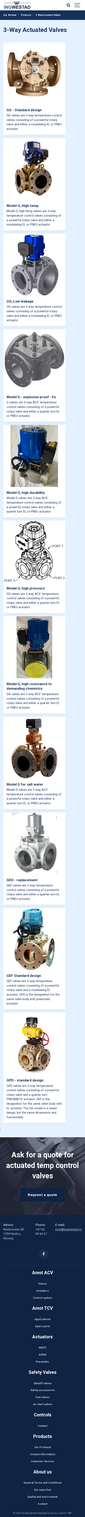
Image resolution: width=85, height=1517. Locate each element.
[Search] (68, 5)
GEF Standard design (24, 976)
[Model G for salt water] (34, 748)
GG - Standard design (24, 110)
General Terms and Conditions (43, 1482)
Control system (42, 1297)
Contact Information (42, 1454)
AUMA (42, 1354)
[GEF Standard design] (34, 939)
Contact (42, 1425)
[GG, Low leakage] (34, 265)
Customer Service (42, 1461)
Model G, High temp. (23, 206)
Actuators (42, 1290)
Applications (42, 1319)
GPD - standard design (25, 1080)
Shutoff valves (43, 1383)
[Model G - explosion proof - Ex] (34, 360)
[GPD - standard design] (34, 1044)
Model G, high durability (26, 493)
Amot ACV (42, 1272)
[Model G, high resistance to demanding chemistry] (34, 647)
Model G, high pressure (26, 588)
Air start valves (42, 1404)
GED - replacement (22, 880)
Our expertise (42, 1489)
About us (42, 1471)
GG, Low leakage (20, 301)
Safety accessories (42, 1390)
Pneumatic (42, 1361)
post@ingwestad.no (68, 1229)
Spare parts (42, 1326)
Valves (42, 1283)
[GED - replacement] (34, 843)
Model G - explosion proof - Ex (31, 397)
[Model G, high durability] (34, 456)
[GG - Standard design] (34, 73)
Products (42, 1436)
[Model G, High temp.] (34, 169)
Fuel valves (42, 1397)
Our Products (42, 1447)
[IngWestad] (29, 5)
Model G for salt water (25, 784)
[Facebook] (43, 1254)
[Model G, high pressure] (34, 552)
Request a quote (42, 1195)
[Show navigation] (77, 5)
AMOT (42, 1347)
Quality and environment (42, 1496)
